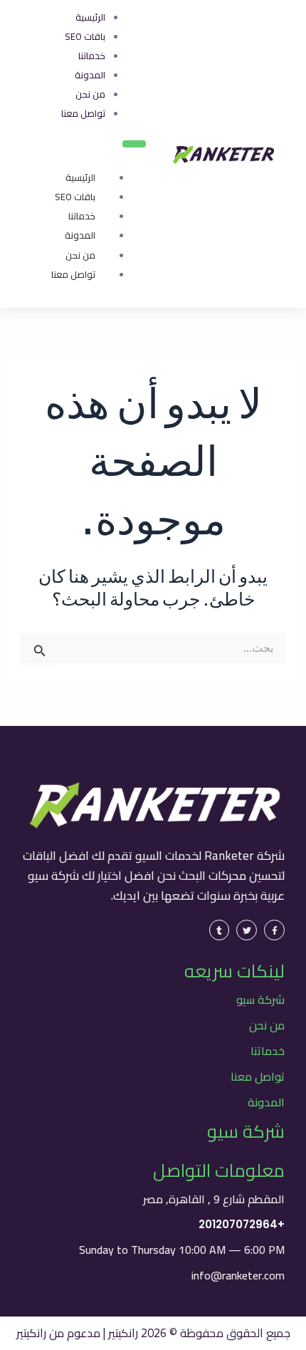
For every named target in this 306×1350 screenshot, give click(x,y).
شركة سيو (260, 999)
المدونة (80, 235)
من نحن (80, 255)
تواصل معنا (73, 274)
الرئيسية (80, 177)
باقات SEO (75, 196)
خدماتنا (81, 215)
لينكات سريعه (234, 970)
